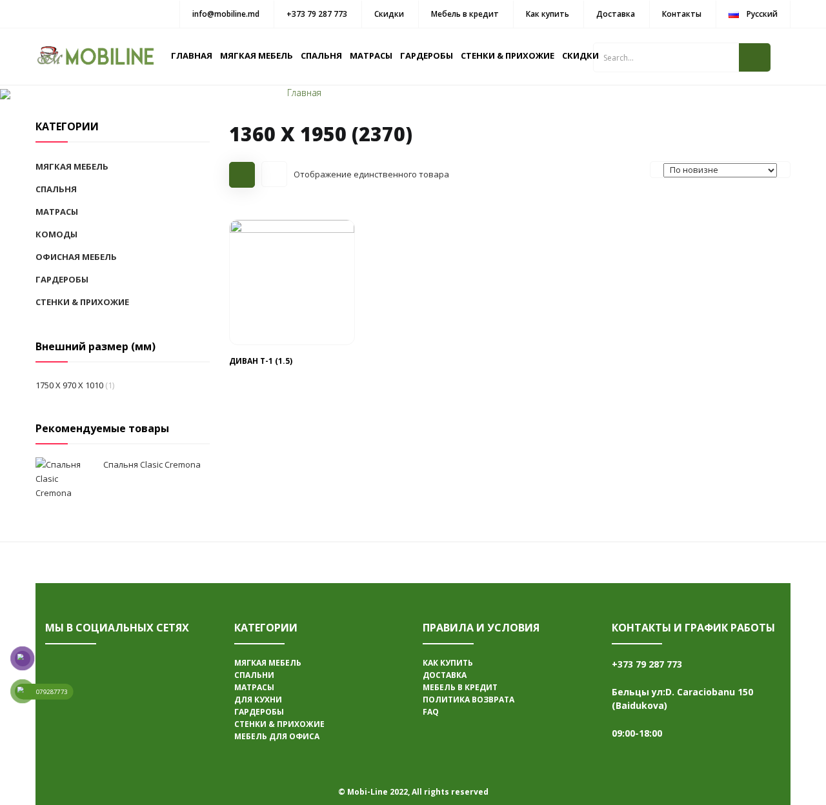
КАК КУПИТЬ (448, 662)
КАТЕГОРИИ (265, 628)
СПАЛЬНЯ (321, 55)
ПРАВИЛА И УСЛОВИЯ (481, 628)
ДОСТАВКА (445, 675)
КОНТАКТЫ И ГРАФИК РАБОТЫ (693, 628)
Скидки (389, 13)
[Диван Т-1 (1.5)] (292, 281)
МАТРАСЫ (371, 55)
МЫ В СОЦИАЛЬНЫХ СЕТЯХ (117, 628)
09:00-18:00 (637, 733)
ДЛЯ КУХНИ (258, 699)
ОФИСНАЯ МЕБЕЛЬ (76, 257)
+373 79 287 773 (317, 13)
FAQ (431, 711)
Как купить (547, 13)
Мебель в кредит (465, 13)
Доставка (615, 13)
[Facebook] (64, 666)
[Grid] (242, 175)
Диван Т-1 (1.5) (260, 360)
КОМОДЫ (56, 234)
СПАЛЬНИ (254, 675)
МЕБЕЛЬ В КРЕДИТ (460, 687)
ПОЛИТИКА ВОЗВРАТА (468, 699)
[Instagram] (64, 704)
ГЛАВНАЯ (191, 55)
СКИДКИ (580, 55)
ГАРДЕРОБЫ (426, 55)
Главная (304, 92)
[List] (274, 174)
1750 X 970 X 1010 (69, 385)
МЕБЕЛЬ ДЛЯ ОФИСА (276, 736)
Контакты (681, 13)
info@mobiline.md (225, 13)
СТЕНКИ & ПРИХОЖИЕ (507, 55)
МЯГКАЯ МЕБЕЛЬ (256, 55)
